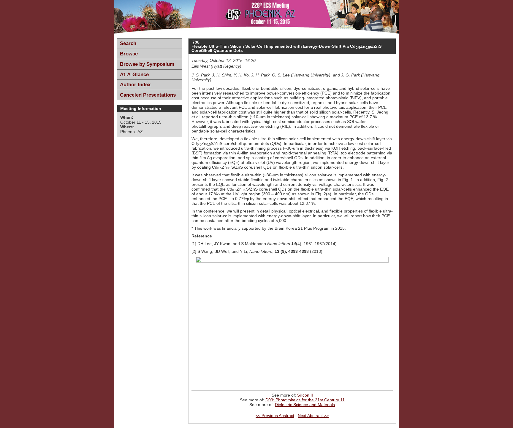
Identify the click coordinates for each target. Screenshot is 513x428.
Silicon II (305, 395)
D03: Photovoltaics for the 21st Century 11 (305, 399)
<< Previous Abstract (275, 415)
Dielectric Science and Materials (305, 404)
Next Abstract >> (313, 415)
